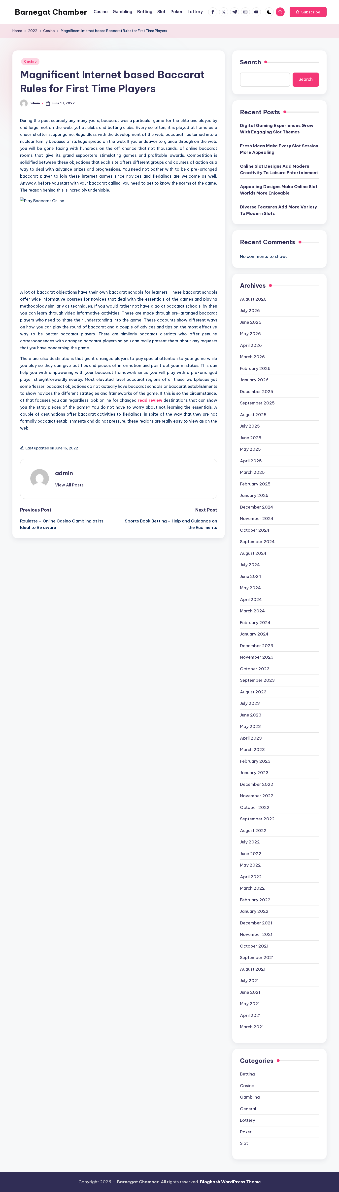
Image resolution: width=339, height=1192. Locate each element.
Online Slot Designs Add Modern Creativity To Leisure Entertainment (279, 169)
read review (150, 400)
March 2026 (252, 356)
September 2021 (257, 957)
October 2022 (255, 807)
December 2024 (256, 507)
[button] (308, 12)
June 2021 (250, 992)
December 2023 (256, 645)
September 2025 (257, 403)
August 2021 (253, 969)
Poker (246, 1132)
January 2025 (254, 495)
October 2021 (254, 946)
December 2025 (256, 391)
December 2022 (256, 784)
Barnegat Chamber (51, 12)
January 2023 (254, 772)
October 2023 (255, 669)
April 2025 (251, 461)
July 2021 (249, 980)
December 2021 (256, 923)
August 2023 (253, 692)
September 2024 (257, 541)
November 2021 (256, 934)
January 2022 (254, 911)
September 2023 (257, 680)
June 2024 (250, 576)
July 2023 (250, 703)
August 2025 (253, 414)
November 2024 (256, 518)
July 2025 (250, 426)
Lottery (247, 1120)
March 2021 (252, 1027)
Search (250, 62)
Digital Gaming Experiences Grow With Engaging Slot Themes (276, 129)
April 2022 (251, 876)
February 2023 (255, 761)
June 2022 (250, 853)
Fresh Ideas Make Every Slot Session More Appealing (279, 149)
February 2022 (255, 900)
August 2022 (253, 830)
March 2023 (252, 749)
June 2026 (250, 322)
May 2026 (250, 333)
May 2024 (250, 588)
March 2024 (252, 611)
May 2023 (250, 726)
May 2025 (250, 449)
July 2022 (250, 842)
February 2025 (255, 484)
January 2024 (254, 634)
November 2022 (256, 795)
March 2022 (252, 888)
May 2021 (250, 1003)
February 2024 (255, 622)
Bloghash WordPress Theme (230, 1182)
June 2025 (250, 437)
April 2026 (251, 345)
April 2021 (250, 1015)
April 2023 (251, 738)
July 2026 (250, 310)
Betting (247, 1074)
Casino (30, 61)
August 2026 (253, 299)
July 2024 (250, 564)
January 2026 (254, 380)
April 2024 (251, 599)
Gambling (250, 1097)
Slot (244, 1143)
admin (64, 473)
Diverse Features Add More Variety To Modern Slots (278, 210)
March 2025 (252, 472)
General (248, 1109)
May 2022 (250, 865)
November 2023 (256, 657)
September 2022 (257, 819)
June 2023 (250, 715)
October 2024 (255, 530)
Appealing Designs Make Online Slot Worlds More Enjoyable (278, 190)
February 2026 (255, 368)
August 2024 (253, 553)
